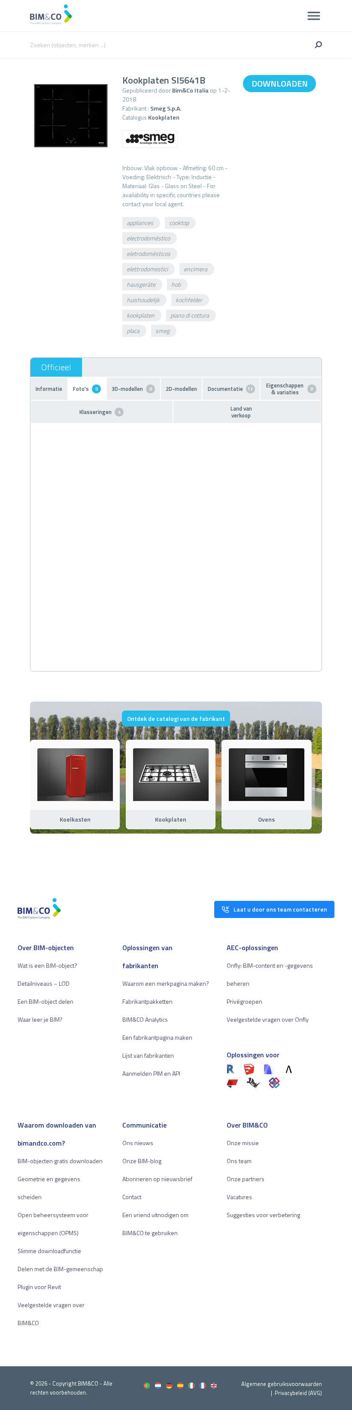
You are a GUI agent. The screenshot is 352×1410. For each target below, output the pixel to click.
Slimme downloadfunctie (49, 1250)
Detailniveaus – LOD (44, 983)
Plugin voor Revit (39, 1286)
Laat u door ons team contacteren (280, 909)
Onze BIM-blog (141, 1160)
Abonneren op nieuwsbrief (157, 1178)
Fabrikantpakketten (147, 1001)
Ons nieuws (137, 1142)
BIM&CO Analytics (145, 1019)
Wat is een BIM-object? (47, 965)
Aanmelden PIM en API (151, 1073)
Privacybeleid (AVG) (298, 1393)
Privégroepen (244, 1001)
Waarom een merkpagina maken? (165, 983)
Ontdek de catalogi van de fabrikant (176, 718)
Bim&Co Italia (190, 90)
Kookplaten (163, 117)
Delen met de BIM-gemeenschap (60, 1268)
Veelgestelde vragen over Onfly (268, 1019)
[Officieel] (56, 367)
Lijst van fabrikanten (148, 1055)
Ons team (239, 1160)
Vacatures (239, 1196)
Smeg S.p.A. (165, 108)
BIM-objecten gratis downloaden (60, 1160)
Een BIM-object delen (45, 1001)
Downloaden (280, 83)
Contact (131, 1196)
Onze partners (245, 1178)
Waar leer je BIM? (40, 1019)
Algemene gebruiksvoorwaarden (281, 1384)
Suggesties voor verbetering (263, 1214)
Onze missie (243, 1142)
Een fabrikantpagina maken (157, 1037)
